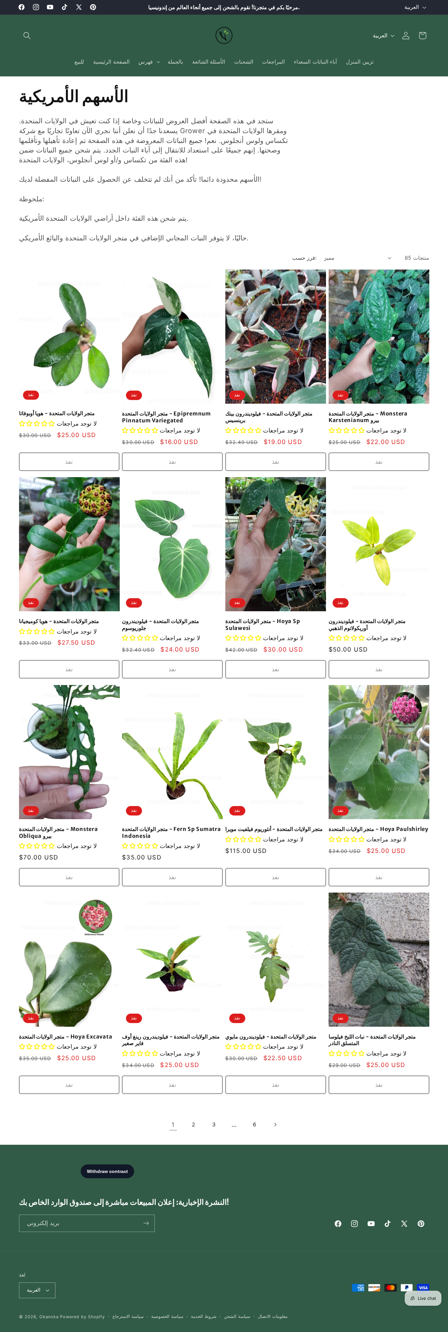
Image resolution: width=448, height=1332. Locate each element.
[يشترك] (146, 1223)
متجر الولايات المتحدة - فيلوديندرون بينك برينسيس (269, 417)
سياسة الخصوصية (167, 1316)
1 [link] (173, 1124)
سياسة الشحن (237, 1316)
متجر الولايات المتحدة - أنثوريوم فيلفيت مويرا (274, 828)
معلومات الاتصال (273, 1316)
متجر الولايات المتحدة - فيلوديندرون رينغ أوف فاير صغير (171, 1039)
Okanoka (49, 1316)
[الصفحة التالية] (275, 1124)
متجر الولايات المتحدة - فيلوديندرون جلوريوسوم (160, 624)
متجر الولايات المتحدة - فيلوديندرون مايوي (270, 1036)
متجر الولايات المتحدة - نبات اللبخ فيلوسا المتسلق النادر (372, 1039)
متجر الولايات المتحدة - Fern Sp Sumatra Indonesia (171, 832)
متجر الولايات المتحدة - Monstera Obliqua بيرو (58, 832)
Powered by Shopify (82, 1316)
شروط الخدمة (203, 1316)
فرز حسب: (304, 257)
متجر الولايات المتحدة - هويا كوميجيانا (59, 621)
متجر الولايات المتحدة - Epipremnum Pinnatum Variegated (166, 417)
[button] (27, 35)
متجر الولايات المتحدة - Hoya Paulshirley (378, 828)
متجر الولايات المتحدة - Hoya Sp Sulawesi (262, 624)
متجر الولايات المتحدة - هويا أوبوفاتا (57, 413)
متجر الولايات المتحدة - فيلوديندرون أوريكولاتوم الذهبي (367, 624)
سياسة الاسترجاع (128, 1316)
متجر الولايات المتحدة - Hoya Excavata (65, 1036)
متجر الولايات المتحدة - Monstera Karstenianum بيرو (368, 417)
